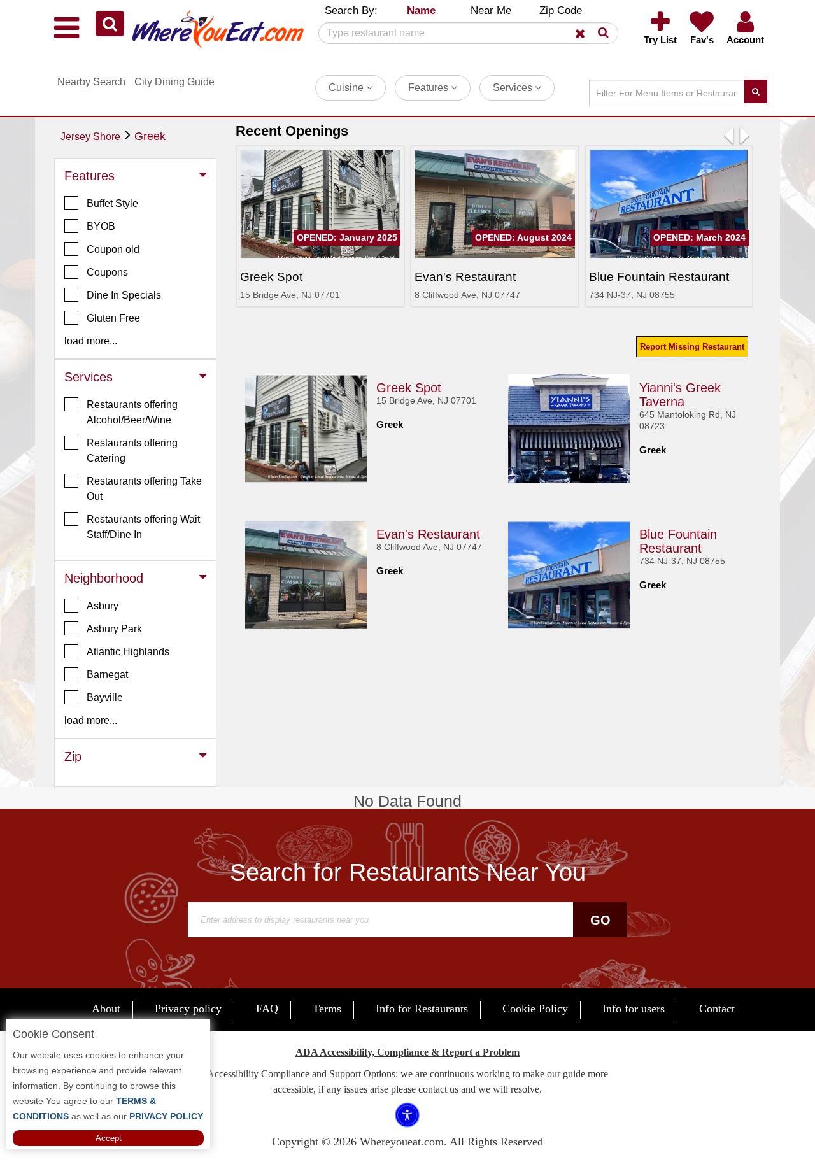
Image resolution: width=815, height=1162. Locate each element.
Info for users (633, 1008)
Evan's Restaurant (428, 534)
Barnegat (107, 674)
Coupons (107, 272)
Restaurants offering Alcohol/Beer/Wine (132, 412)
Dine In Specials (124, 295)
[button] (110, 23)
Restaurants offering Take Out (144, 489)
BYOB (101, 226)
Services (514, 87)
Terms (327, 1008)
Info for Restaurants (422, 1008)
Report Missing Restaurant (692, 346)
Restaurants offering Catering (132, 450)
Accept (109, 1138)
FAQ (267, 1008)
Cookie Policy (535, 1008)
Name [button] (421, 10)
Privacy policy (188, 1008)
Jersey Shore (90, 136)
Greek (150, 136)
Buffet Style (112, 203)
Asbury (102, 605)
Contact (717, 1008)
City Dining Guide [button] (174, 81)
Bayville (105, 697)
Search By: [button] (351, 10)
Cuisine (347, 87)
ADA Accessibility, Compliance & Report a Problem (407, 1052)
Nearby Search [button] (91, 81)
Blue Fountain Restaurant (678, 541)
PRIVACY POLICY (165, 1116)
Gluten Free (113, 318)
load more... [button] (90, 341)
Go (600, 920)
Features (429, 87)
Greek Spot (408, 388)
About (106, 1008)
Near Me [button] (491, 10)
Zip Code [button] (560, 10)
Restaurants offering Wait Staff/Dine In (143, 527)
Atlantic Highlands (128, 651)
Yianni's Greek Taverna (680, 395)
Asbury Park (114, 628)
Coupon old (113, 249)
